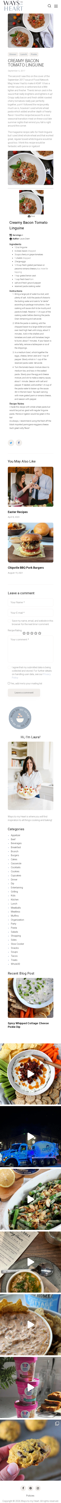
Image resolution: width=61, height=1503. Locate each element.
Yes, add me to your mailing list (26, 683)
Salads (14, 932)
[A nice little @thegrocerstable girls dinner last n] (30, 1262)
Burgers (15, 855)
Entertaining (17, 887)
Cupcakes (16, 875)
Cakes (14, 859)
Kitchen (15, 899)
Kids (13, 895)
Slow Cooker (17, 944)
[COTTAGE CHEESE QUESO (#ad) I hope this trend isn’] (30, 1324)
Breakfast (16, 847)
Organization (17, 920)
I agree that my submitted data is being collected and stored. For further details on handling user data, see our (32, 672)
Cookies (15, 871)
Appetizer (15, 835)
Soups (14, 952)
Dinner (12, 54)
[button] (10, 994)
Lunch (23, 54)
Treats (14, 960)
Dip (12, 883)
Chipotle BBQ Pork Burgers (26, 567)
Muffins (15, 915)
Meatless (15, 911)
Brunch (14, 851)
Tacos (14, 956)
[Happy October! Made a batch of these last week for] (30, 1450)
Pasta (34, 54)
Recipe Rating (15, 630)
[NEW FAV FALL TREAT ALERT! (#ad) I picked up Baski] (30, 1387)
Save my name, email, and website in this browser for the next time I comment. (32, 623)
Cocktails (15, 867)
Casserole (16, 863)
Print (32, 216)
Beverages (16, 843)
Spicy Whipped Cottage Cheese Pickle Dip (28, 1025)
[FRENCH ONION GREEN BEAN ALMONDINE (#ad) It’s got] (30, 1199)
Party (13, 923)
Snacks (15, 948)
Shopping (16, 935)
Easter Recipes (18, 512)
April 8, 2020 (13, 517)
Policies (30, 1495)
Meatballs (16, 907)
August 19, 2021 (15, 573)
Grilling (14, 891)
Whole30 (15, 964)
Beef (13, 839)
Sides (14, 940)
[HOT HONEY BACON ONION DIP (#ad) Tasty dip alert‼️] (30, 1073)
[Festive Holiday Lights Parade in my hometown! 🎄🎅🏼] (30, 1136)
